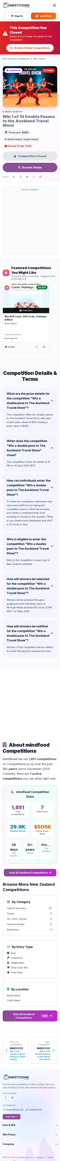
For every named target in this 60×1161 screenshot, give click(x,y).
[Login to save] (37, 347)
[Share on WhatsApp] (33, 176)
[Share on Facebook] (20, 176)
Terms (50, 1157)
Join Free (45, 16)
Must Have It (10, 323)
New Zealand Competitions (16, 58)
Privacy (39, 1157)
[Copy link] (40, 176)
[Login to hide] (44, 347)
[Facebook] (5, 1098)
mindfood (10, 759)
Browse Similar (32, 167)
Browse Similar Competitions (32, 47)
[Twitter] (12, 1098)
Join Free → (11, 1116)
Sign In (19, 16)
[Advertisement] (30, 223)
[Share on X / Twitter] (27, 176)
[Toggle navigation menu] (54, 5)
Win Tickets (39, 58)
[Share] (13, 176)
